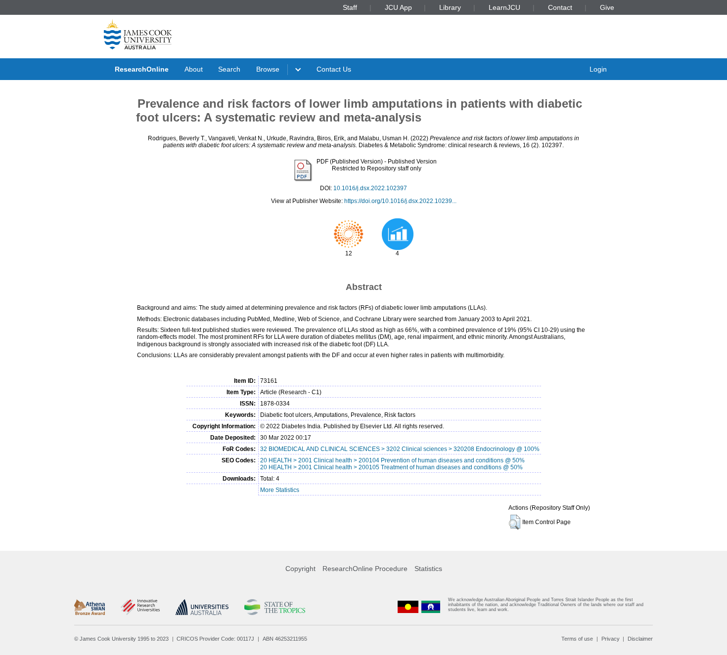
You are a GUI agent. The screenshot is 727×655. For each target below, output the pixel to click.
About (193, 69)
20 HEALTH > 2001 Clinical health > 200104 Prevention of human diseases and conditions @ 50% (392, 460)
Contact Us (334, 69)
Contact (560, 7)
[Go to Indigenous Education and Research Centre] (408, 606)
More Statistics (279, 490)
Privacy (610, 639)
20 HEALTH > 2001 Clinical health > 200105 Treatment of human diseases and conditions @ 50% (391, 467)
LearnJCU (504, 7)
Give (607, 7)
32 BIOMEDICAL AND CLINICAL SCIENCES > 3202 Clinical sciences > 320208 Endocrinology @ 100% (400, 449)
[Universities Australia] (202, 607)
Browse (267, 69)
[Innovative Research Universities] (140, 607)
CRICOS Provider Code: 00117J (215, 639)
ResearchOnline (142, 69)
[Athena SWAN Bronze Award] (89, 607)
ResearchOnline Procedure (365, 569)
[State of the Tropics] (274, 607)
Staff (350, 7)
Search (229, 69)
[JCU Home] (138, 34)
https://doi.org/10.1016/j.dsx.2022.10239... (400, 201)
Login (598, 69)
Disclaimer (640, 639)
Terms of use (577, 639)
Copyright (300, 569)
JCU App (398, 7)
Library (450, 7)
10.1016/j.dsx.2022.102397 (370, 188)
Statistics (428, 569)
